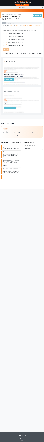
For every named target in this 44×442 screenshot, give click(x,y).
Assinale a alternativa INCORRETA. (10, 177)
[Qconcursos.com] (22, 7)
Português (9, 23)
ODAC (17, 25)
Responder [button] (6, 49)
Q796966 (4, 23)
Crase (13, 23)
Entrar (42, 7)
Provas (22, 440)
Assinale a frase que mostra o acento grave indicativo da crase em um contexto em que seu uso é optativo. (11, 147)
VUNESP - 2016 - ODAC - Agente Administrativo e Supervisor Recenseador (31, 147)
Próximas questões (37, 15)
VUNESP (11, 25)
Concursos (22, 438)
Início (22, 437)
